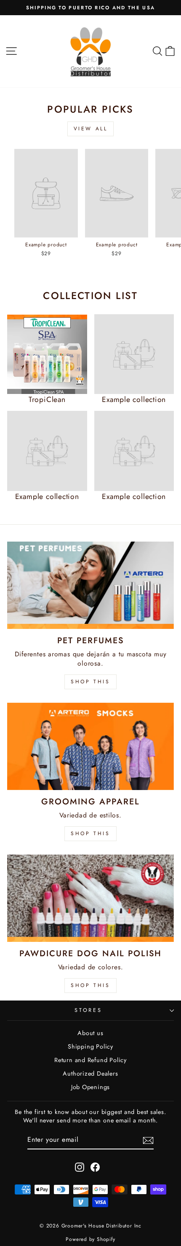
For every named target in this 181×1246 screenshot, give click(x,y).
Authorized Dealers (90, 1073)
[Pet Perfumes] (90, 585)
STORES (88, 1010)
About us (90, 1033)
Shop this (90, 985)
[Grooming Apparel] (90, 746)
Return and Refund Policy (90, 1060)
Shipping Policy (90, 1046)
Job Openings (90, 1087)
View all (91, 128)
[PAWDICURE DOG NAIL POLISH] (90, 898)
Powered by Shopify (90, 1239)
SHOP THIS (90, 681)
